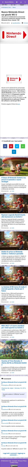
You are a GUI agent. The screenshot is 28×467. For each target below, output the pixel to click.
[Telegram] (14, 152)
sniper (4, 446)
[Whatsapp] (23, 146)
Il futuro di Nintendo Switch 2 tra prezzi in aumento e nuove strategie (13, 180)
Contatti (14, 461)
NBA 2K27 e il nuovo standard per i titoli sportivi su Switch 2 (12, 327)
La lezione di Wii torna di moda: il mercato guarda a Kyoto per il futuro (13, 289)
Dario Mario (5, 433)
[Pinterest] (11, 146)
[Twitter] (17, 146)
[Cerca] (25, 2)
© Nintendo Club (6, 461)
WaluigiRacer (6, 385)
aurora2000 (5, 423)
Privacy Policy (22, 461)
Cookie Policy (14, 462)
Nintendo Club (7, 7)
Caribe (12, 191)
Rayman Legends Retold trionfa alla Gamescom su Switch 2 (13, 216)
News (14, 7)
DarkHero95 (6, 409)
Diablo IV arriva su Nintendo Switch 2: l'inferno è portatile (12, 253)
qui (19, 104)
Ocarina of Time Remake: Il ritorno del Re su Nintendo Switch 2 (14, 363)
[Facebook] (17, 2)
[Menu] (3, 2)
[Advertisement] (14, 59)
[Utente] (21, 2)
